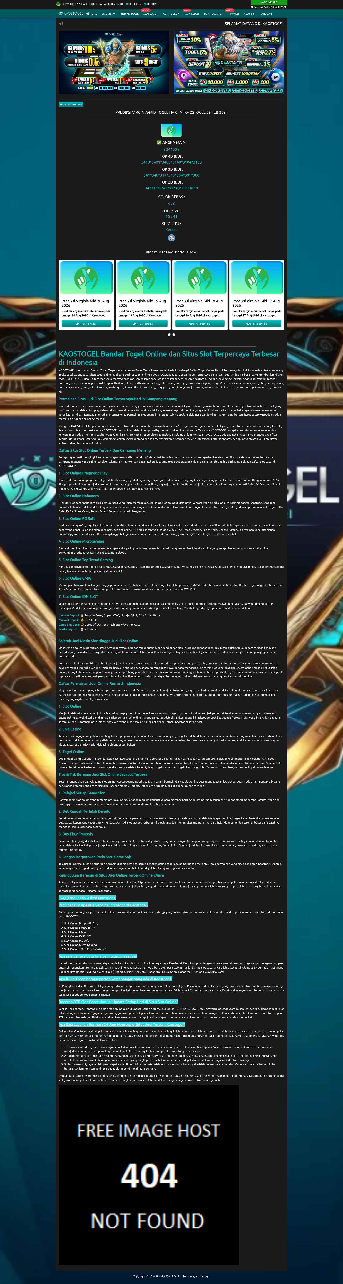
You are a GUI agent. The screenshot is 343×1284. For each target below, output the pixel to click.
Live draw (108, 13)
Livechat (152, 3)
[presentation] (169, 335)
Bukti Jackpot (213, 13)
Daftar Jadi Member (111, 3)
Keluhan (249, 13)
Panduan (266, 13)
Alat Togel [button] (170, 13)
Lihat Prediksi (88, 323)
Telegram (134, 3)
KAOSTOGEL (67, 370)
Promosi (233, 13)
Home (93, 13)
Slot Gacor (150, 13)
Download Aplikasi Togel (79, 3)
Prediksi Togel (129, 13)
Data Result (191, 13)
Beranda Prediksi (72, 104)
